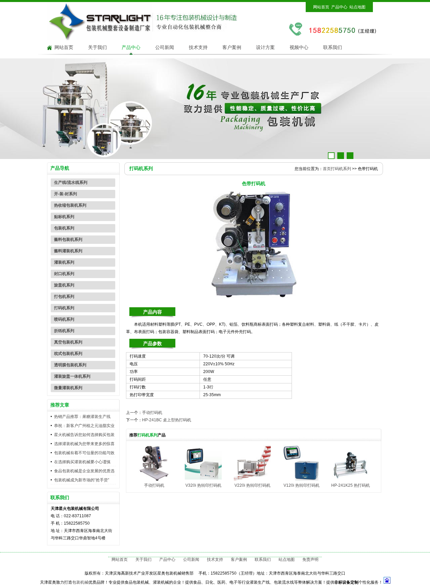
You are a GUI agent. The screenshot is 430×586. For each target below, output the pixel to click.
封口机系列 (64, 273)
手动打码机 (152, 412)
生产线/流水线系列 (70, 182)
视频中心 (299, 47)
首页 (327, 168)
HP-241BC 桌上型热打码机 (166, 420)
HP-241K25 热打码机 (350, 485)
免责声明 (310, 559)
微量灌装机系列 (68, 387)
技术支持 (198, 47)
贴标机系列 (64, 216)
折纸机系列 (64, 330)
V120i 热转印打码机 (301, 485)
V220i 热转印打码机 (252, 485)
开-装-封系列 (65, 194)
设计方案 (265, 47)
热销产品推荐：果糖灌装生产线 (82, 416)
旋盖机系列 (64, 285)
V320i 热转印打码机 (203, 485)
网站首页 (321, 7)
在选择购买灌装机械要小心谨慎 (82, 462)
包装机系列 (64, 228)
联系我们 (332, 47)
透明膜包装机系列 (70, 365)
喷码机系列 (64, 319)
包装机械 (80, 582)
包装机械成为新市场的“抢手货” (81, 480)
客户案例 (231, 47)
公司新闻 (164, 47)
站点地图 (357, 7)
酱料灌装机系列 (68, 251)
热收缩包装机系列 (70, 205)
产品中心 (339, 7)
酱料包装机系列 (68, 239)
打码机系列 (64, 308)
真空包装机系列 (68, 342)
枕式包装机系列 (68, 353)
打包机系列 (64, 296)
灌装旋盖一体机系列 (72, 376)
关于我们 (97, 47)
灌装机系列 (64, 262)
